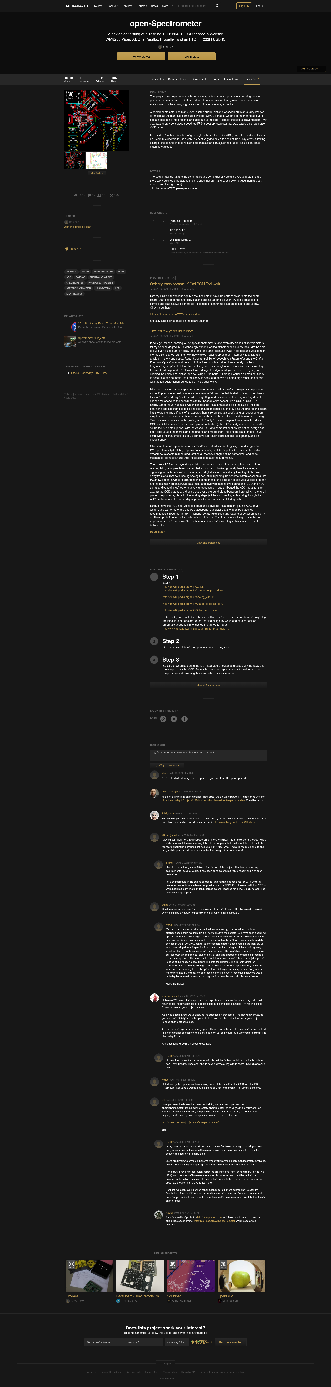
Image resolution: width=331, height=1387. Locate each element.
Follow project (141, 56)
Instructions (232, 79)
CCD (117, 288)
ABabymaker (168, 813)
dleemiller (170, 862)
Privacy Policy (169, 1372)
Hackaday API (188, 1372)
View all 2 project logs (208, 542)
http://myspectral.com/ (209, 1217)
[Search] (217, 5)
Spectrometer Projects (91, 338)
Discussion (252, 79)
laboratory (103, 288)
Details (172, 79)
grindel (165, 904)
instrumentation (103, 271)
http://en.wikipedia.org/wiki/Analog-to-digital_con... (193, 604)
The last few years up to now (171, 330)
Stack (154, 6)
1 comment (187, 335)
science (80, 277)
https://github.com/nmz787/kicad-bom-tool (175, 314)
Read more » (158, 532)
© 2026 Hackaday (165, 1378)
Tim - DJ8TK (129, 1301)
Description (158, 79)
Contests (127, 6)
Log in (260, 6)
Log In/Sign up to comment (167, 765)
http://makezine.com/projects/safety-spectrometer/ (190, 1122)
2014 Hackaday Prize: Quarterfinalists (101, 323)
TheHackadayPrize (101, 277)
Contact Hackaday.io (111, 1372)
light (121, 271)
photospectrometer (100, 282)
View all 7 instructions (208, 685)
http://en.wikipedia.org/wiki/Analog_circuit (188, 597)
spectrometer (75, 282)
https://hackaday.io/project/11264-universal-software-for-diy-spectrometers (203, 800)
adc (68, 277)
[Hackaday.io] (76, 6)
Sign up (244, 6)
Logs (217, 79)
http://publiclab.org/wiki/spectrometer (214, 1220)
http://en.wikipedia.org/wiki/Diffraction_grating (190, 610)
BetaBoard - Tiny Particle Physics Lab (144, 1296)
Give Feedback (133, 1372)
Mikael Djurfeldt (169, 835)
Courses (142, 6)
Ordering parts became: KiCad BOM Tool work (185, 283)
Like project (191, 56)
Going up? (166, 1363)
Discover (112, 6)
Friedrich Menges (170, 791)
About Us (92, 1372)
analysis (71, 271)
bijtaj (164, 1099)
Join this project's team (78, 227)
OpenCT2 (225, 1296)
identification (74, 293)
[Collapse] (173, 278)
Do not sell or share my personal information (222, 1372)
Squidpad (174, 1296)
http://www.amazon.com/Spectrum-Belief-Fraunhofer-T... (196, 628)
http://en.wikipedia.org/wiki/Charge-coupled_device (194, 590)
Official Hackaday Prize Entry (70, 95)
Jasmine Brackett (170, 995)
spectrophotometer (78, 288)
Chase (165, 772)
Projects (97, 6)
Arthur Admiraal (181, 1301)
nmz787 (168, 47)
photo (85, 271)
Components (200, 79)
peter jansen (230, 1301)
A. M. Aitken (78, 1301)
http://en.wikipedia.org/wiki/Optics (183, 587)
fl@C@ (169, 1212)
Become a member (135, 1333)
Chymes (72, 1296)
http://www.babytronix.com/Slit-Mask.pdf (236, 822)
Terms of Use (151, 1372)
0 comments (188, 288)
